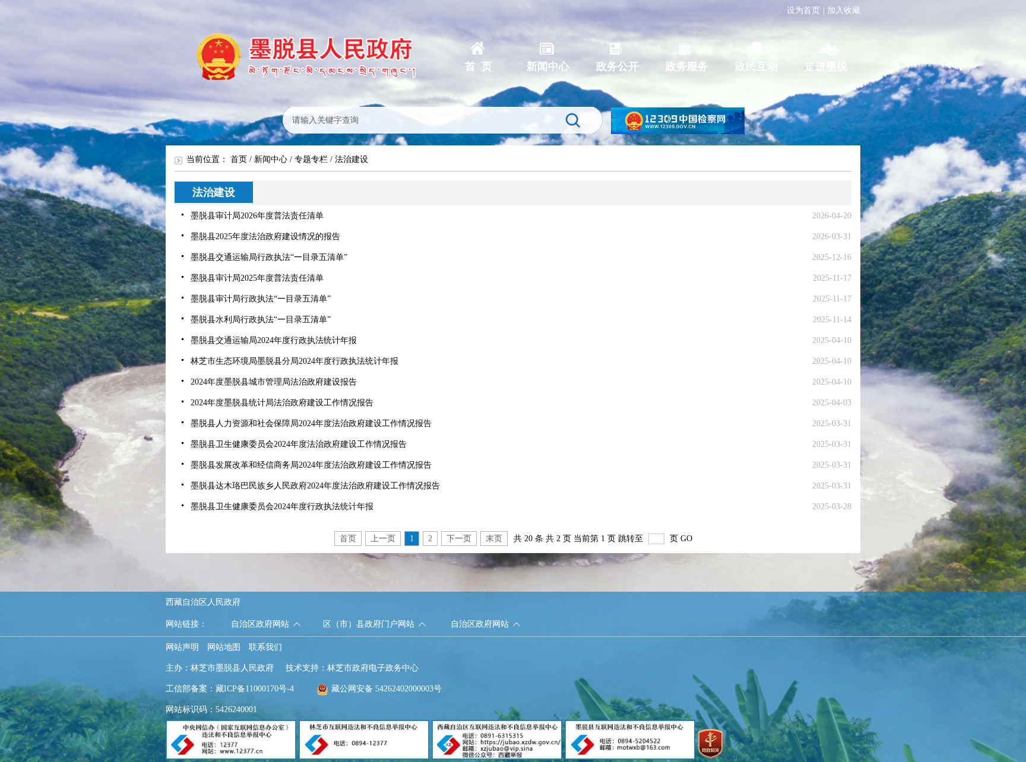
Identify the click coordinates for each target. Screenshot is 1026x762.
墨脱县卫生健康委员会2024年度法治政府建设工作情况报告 (299, 444)
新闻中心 (270, 159)
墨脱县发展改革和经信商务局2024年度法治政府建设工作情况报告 (311, 465)
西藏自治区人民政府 (203, 602)
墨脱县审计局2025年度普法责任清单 (257, 278)
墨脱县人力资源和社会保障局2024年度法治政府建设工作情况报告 (311, 423)
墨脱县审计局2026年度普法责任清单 (257, 215)
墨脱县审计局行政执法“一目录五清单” (261, 298)
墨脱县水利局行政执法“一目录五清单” (261, 319)
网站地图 (223, 647)
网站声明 (182, 647)
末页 (494, 538)
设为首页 (803, 10)
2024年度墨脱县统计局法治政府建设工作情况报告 (282, 402)
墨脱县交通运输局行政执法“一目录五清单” (269, 257)
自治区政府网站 (260, 624)
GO (686, 538)
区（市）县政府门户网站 (368, 624)
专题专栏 (311, 159)
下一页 (458, 538)
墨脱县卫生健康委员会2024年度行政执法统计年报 (282, 506)
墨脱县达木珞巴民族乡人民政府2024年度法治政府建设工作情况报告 (315, 485)
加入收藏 (843, 10)
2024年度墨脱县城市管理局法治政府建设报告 (274, 381)
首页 (238, 159)
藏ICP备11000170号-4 (255, 688)
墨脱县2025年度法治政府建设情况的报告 (265, 236)
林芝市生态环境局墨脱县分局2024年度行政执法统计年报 (294, 361)
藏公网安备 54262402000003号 (386, 688)
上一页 (382, 538)
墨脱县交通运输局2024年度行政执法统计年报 (274, 340)
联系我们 (265, 647)
